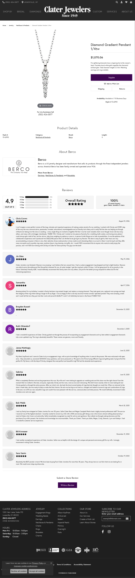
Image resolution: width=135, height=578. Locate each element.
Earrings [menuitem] (39, 519)
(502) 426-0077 (45, 114)
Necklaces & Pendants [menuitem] (44, 522)
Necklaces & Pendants (22, 25)
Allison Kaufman (64, 512)
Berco (71, 137)
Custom (97, 11)
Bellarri (60, 519)
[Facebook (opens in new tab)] (102, 531)
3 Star (22, 202)
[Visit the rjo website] (95, 550)
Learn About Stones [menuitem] (87, 522)
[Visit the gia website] (67, 550)
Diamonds (35, 11)
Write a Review (67, 485)
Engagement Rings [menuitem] (43, 512)
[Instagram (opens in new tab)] (109, 531)
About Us (127, 11)
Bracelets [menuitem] (39, 532)
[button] (117, 2)
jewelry (11, 25)
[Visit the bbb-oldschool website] (87, 550)
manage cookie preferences (25, 566)
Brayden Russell (23, 306)
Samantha (20, 282)
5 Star (22, 197)
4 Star (22, 200)
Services (112, 11)
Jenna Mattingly (23, 347)
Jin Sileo (20, 256)
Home (4, 25)
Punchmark (72, 573)
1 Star (22, 207)
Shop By (7, 11)
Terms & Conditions (64, 565)
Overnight (62, 529)
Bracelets (71, 175)
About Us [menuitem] (83, 512)
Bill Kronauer (22, 431)
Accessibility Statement (82, 565)
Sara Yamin (21, 453)
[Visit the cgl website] (78, 550)
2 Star (22, 205)
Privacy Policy (38, 563)
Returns (122, 89)
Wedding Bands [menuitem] (42, 516)
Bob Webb (20, 402)
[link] (11, 2)
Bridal (21, 11)
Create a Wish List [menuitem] (87, 519)
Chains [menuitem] (38, 526)
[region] (45, 69)
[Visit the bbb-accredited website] (53, 550)
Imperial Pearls (63, 522)
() (51, 197)
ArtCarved (62, 516)
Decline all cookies (18, 571)
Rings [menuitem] (38, 529)
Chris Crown (21, 218)
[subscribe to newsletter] (127, 518)
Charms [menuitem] (39, 535)
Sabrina (19, 372)
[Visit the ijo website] (41, 550)
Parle (60, 532)
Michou (61, 526)
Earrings (41, 175)
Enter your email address (113, 513)
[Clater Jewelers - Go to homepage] (67, 11)
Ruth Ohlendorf (23, 326)
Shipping (101, 89)
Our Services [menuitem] (85, 516)
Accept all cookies (36, 571)
